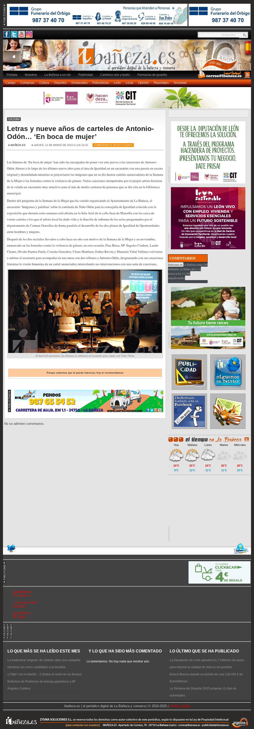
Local (129, 83)
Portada (12, 75)
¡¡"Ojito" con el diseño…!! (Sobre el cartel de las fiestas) (44, 674)
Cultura (44, 83)
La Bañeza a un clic (57, 75)
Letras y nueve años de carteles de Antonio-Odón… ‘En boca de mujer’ (80, 132)
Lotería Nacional (24, 602)
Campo (10, 83)
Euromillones (22, 592)
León (117, 83)
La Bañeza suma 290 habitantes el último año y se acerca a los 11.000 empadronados (188, 271)
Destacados (79, 83)
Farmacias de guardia (152, 75)
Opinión (143, 83)
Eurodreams (21, 595)
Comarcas (27, 83)
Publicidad (85, 75)
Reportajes (161, 83)
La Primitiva (21, 613)
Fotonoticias (101, 83)
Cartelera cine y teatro (115, 75)
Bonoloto (19, 606)
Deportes (60, 83)
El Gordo (19, 617)
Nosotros (31, 75)
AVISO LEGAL (179, 706)
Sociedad (180, 83)
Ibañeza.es (128, 57)
